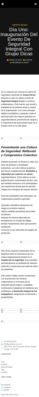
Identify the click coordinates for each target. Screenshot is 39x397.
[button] (35, 4)
